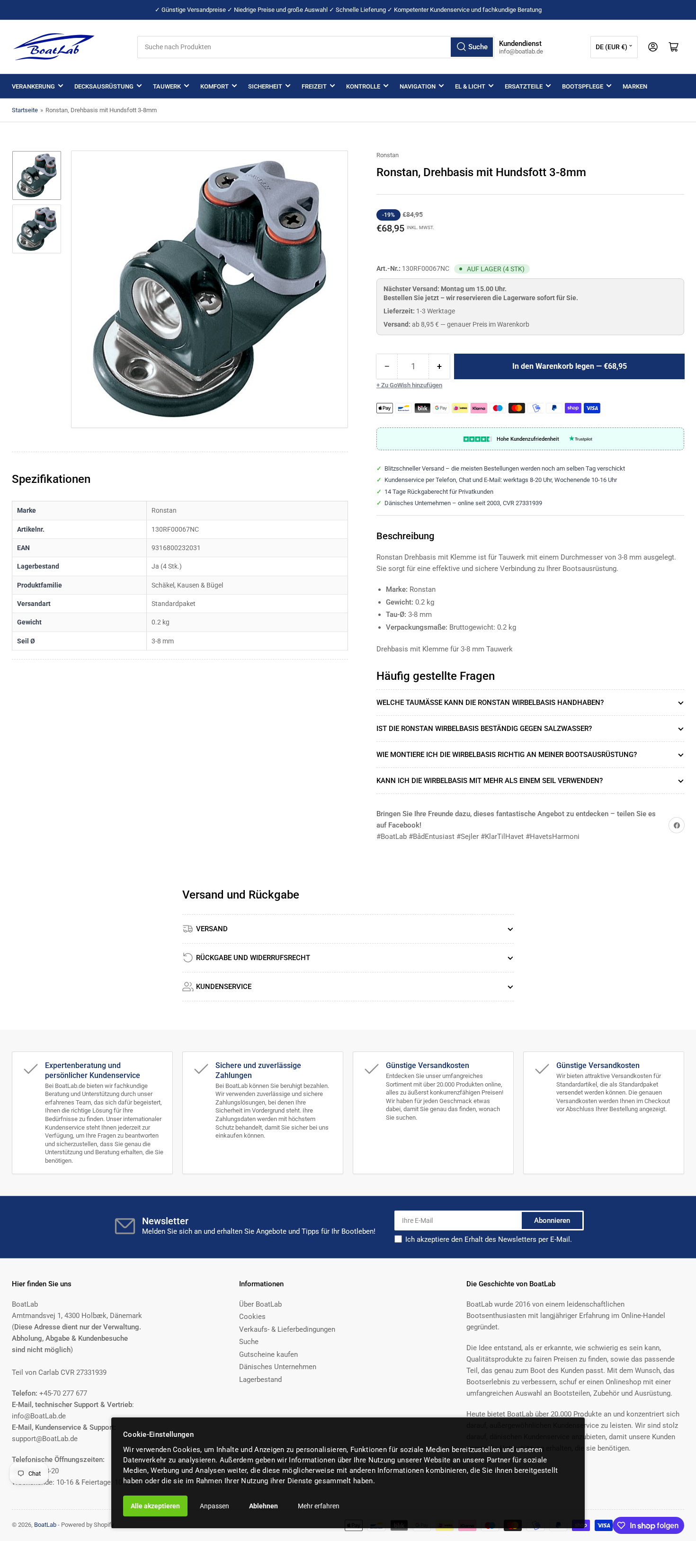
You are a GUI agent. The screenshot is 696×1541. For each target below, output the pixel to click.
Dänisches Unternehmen (277, 1367)
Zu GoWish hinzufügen (411, 385)
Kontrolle (363, 86)
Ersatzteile (524, 86)
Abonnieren (552, 1220)
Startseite (25, 110)
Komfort (214, 86)
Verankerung (33, 86)
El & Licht (470, 86)
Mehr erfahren (318, 1506)
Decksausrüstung (104, 86)
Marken (635, 86)
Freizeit (314, 86)
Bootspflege (582, 86)
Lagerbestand (260, 1379)
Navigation (418, 86)
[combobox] (315, 47)
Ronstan (387, 155)
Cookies (252, 1316)
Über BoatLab (260, 1304)
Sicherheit (265, 86)
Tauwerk (167, 86)
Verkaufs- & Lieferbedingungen (287, 1329)
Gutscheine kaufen (268, 1354)
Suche (249, 1341)
